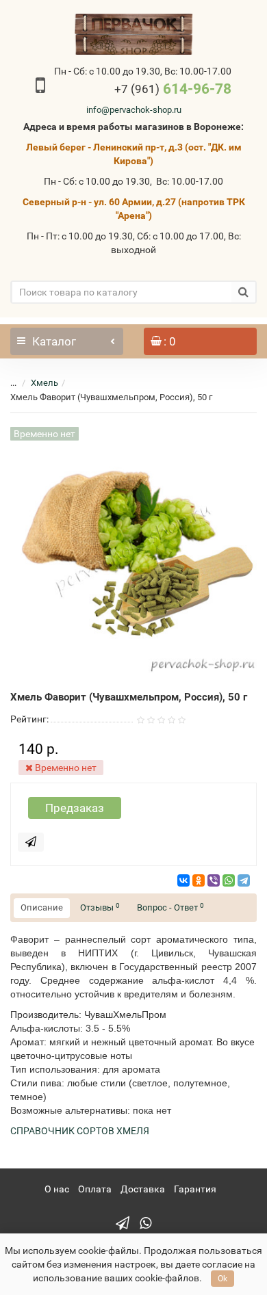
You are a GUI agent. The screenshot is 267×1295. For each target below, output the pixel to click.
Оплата (95, 1188)
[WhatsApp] (228, 880)
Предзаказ (74, 808)
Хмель (44, 383)
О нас (56, 1188)
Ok (222, 1278)
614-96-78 (172, 89)
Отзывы (100, 907)
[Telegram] (244, 880)
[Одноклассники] (198, 880)
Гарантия (195, 1188)
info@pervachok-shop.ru (133, 110)
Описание (42, 907)
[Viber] (213, 880)
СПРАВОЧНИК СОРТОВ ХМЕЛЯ (79, 1130)
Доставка (142, 1188)
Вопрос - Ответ (170, 907)
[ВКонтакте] (183, 880)
